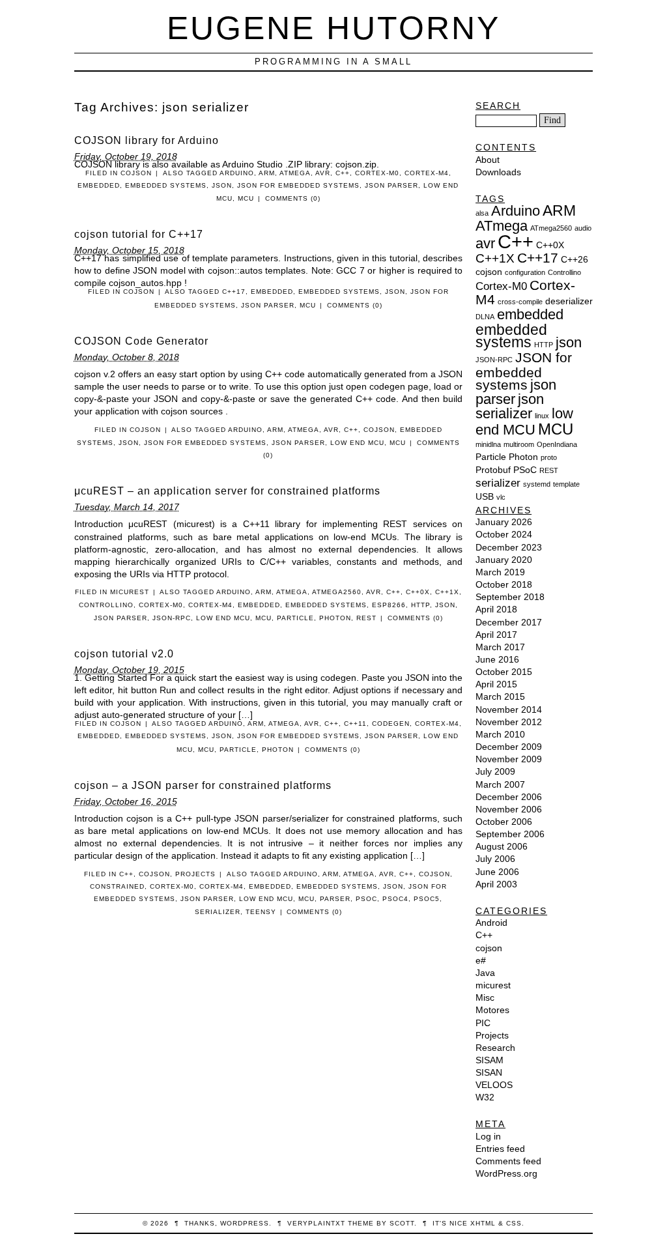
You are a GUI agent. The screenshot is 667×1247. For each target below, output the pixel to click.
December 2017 (508, 622)
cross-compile (520, 302)
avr (322, 173)
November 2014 (508, 709)
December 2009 (508, 746)
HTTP (420, 605)
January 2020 (503, 559)
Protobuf (493, 470)
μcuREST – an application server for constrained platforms (227, 490)
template (566, 484)
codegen (391, 723)
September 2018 (510, 597)
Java (485, 973)
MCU (246, 198)
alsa (482, 213)
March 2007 (500, 784)
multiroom (519, 444)
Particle (295, 618)
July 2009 (495, 771)
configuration (525, 272)
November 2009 (508, 759)
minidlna (488, 444)
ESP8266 (389, 605)
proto (549, 457)
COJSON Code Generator (141, 341)
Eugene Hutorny (333, 27)
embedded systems (165, 185)
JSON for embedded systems (298, 185)
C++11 (355, 723)
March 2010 (500, 734)
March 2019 (500, 572)
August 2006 (501, 846)
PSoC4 (395, 898)
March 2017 (500, 647)
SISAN (488, 1072)
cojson (136, 173)
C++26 (574, 259)
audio (583, 228)
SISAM (489, 1060)
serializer (217, 911)
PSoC (366, 898)
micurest (129, 591)
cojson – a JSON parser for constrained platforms (203, 785)
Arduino (237, 173)
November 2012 (508, 722)
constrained (117, 886)
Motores (492, 1010)
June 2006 (497, 872)
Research (495, 1047)
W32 (484, 1097)
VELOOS (494, 1085)
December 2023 (508, 547)
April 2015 (496, 684)
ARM (267, 173)
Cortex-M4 (426, 173)
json (222, 185)
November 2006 (508, 809)
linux (542, 416)
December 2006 (508, 797)
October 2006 (503, 821)
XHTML (483, 1223)
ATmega (295, 173)
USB (484, 496)
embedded (99, 185)
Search (497, 105)
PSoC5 (427, 898)
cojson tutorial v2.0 (124, 653)
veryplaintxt (316, 1223)
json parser (391, 185)
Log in (488, 1136)
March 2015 (500, 696)
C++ (342, 173)
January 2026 (503, 522)
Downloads (498, 172)
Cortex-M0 (377, 173)
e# (480, 960)
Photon (335, 618)
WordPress (244, 1223)
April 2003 (496, 884)
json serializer (509, 406)
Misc (484, 997)
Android (491, 922)
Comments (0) (292, 198)
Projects (195, 874)
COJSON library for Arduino (146, 140)
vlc (500, 497)
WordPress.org (506, 1173)
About (487, 159)
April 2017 (496, 634)
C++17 (234, 291)
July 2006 (495, 858)
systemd (536, 484)
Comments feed (508, 1161)
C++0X (418, 591)
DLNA (484, 317)
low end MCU (357, 442)
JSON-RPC (171, 618)
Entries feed (500, 1148)
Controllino (106, 605)
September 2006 (510, 834)
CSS (514, 1223)
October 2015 (503, 671)
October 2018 (503, 584)
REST (366, 618)
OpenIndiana (557, 444)
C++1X (447, 591)
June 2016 (497, 659)
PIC (482, 1023)
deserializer (569, 301)
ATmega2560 (337, 591)
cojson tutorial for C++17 (138, 234)
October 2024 (503, 534)
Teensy (261, 911)
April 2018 (496, 609)
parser (335, 898)
